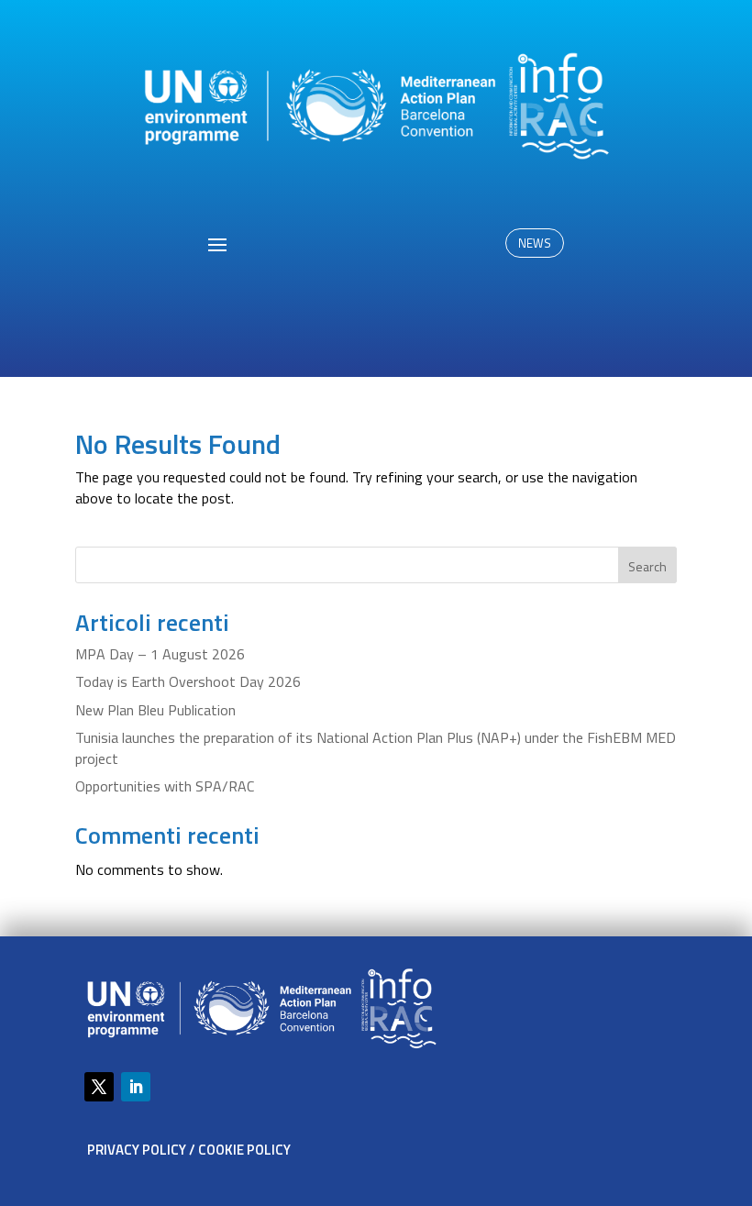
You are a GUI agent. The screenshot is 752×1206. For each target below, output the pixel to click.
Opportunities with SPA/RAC (164, 786)
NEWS (534, 243)
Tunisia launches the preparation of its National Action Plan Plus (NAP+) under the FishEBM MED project (375, 747)
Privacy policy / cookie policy (189, 1149)
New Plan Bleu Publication (155, 710)
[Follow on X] (99, 1086)
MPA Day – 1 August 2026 (160, 654)
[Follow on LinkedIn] (135, 1086)
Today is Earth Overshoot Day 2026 (188, 681)
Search (647, 566)
